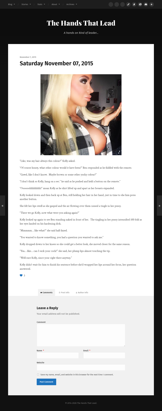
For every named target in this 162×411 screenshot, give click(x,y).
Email (86, 350)
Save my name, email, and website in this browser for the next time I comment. (76, 374)
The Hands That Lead (81, 22)
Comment (41, 322)
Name (40, 350)
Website (40, 362)
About (54, 4)
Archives (70, 4)
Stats (39, 4)
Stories (25, 4)
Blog (10, 4)
